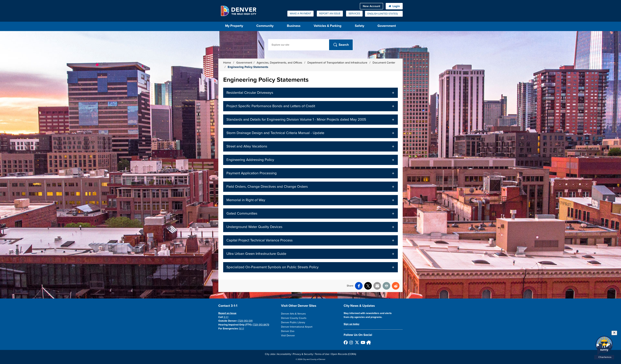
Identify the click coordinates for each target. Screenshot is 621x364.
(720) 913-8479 (261, 324)
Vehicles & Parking (327, 26)
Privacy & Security (303, 354)
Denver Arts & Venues (293, 313)
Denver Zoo (287, 331)
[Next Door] (368, 342)
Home (227, 62)
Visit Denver (288, 335)
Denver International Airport (296, 326)
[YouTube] (362, 342)
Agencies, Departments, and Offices (280, 62)
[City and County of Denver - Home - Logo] (238, 11)
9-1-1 (241, 328)
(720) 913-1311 (245, 320)
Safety (359, 26)
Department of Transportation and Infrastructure (337, 62)
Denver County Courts (293, 318)
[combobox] (384, 14)
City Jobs (270, 354)
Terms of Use (322, 354)
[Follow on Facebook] (345, 342)
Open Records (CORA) (343, 354)
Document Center (384, 62)
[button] (310, 93)
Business (293, 26)
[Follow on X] (357, 342)
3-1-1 (225, 317)
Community (264, 26)
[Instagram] (351, 342)
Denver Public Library (293, 322)
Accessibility (284, 354)
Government (386, 26)
